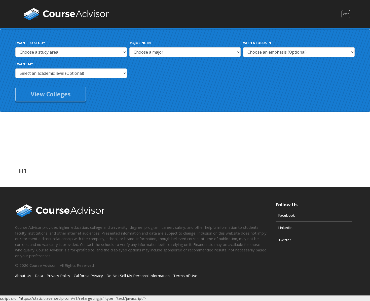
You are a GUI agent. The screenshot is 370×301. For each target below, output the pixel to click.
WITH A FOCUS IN (257, 43)
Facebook (286, 215)
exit (346, 14)
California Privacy (88, 275)
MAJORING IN (140, 43)
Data (39, 275)
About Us (23, 275)
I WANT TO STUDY (30, 43)
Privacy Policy (58, 275)
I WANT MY (24, 64)
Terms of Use (185, 275)
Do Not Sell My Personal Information (138, 275)
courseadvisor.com (66, 14)
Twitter (284, 239)
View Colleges (50, 94)
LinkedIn (285, 227)
